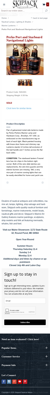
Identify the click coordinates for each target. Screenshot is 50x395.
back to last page (40, 18)
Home (4, 18)
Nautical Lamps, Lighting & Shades (16, 22)
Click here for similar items (18, 108)
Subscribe (25, 322)
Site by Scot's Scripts (40, 392)
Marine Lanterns (8, 25)
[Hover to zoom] (25, 59)
